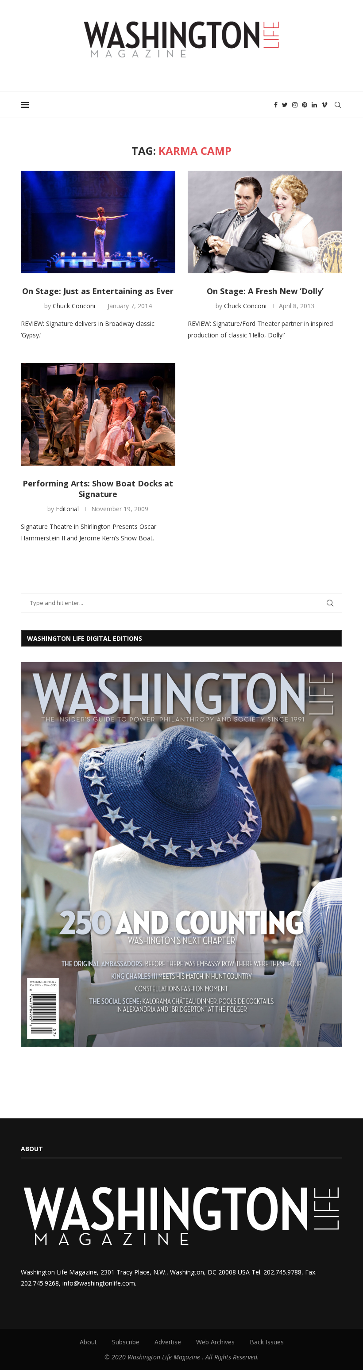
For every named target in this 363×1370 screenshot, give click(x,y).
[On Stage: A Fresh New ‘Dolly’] (265, 222)
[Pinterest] (304, 105)
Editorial (67, 509)
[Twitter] (285, 105)
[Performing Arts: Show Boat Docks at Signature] (98, 414)
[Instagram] (294, 105)
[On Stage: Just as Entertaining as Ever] (98, 222)
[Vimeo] (324, 105)
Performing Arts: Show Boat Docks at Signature (98, 488)
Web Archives (215, 1342)
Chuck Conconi (74, 306)
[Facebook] (276, 105)
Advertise (167, 1342)
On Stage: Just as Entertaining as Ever (98, 291)
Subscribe (125, 1342)
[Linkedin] (314, 105)
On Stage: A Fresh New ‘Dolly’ (265, 291)
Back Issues (267, 1342)
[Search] (337, 105)
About (88, 1342)
